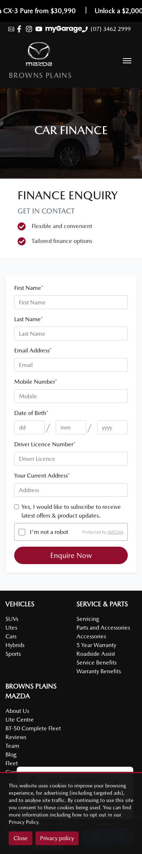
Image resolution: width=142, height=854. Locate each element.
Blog (10, 754)
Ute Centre (19, 719)
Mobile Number (35, 381)
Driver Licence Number (44, 444)
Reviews (15, 737)
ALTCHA (115, 532)
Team (12, 745)
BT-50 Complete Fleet (33, 728)
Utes (11, 627)
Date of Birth (31, 413)
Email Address (33, 350)
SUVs (11, 618)
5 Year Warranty (96, 645)
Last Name (28, 319)
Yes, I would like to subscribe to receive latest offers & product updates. (71, 511)
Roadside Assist (95, 653)
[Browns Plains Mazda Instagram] (30, 28)
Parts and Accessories (103, 627)
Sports (13, 653)
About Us (17, 710)
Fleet (11, 763)
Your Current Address (42, 475)
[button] (127, 60)
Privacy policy (57, 838)
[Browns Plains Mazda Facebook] (20, 28)
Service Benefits (96, 662)
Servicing (87, 618)
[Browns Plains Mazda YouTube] (40, 28)
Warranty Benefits (98, 671)
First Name (28, 287)
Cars (10, 636)
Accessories (91, 636)
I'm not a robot (49, 531)
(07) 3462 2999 (111, 28)
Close (20, 838)
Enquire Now (71, 555)
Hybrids (14, 645)
